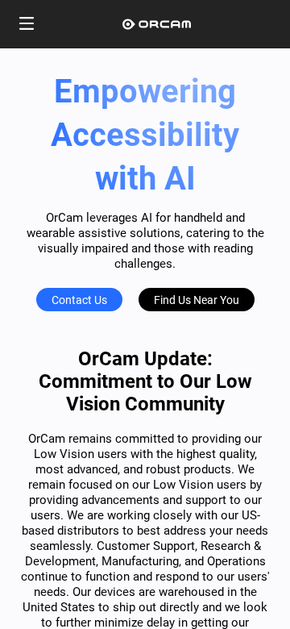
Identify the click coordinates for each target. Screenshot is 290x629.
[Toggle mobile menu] (26, 24)
